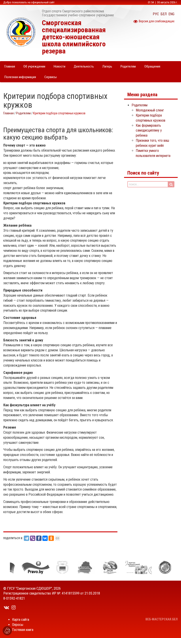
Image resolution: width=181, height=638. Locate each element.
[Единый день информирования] (80, 567)
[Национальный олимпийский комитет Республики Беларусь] (58, 567)
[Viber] (32, 538)
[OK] (51, 538)
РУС (156, 14)
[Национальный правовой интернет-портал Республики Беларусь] (31, 567)
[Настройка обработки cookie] (7, 630)
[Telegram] (26, 538)
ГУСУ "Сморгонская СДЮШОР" (29, 588)
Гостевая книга (22, 630)
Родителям (23, 113)
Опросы (17, 625)
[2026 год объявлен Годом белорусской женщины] (105, 567)
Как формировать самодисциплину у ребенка (149, 130)
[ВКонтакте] (45, 538)
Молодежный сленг (150, 110)
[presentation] (3, 567)
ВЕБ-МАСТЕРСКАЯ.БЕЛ (161, 619)
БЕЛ (164, 14)
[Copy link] (57, 538)
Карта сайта (20, 619)
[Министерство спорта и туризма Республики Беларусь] (160, 567)
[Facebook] (38, 538)
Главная (8, 113)
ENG (171, 14)
